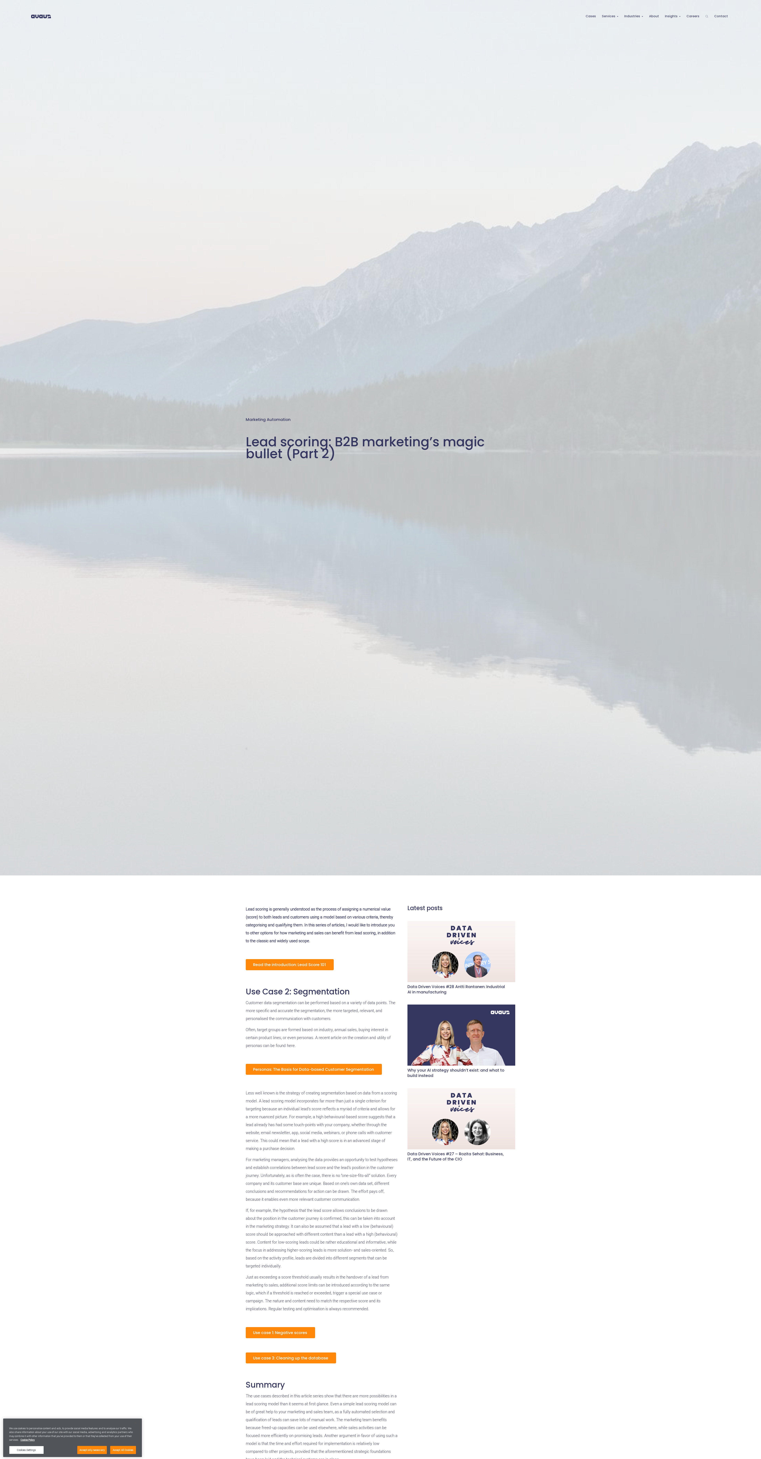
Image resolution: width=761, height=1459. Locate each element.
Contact (721, 16)
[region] (72, 1438)
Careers (692, 16)
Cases (591, 16)
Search (706, 16)
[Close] (135, 1423)
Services (608, 16)
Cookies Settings (26, 1449)
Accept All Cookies (123, 1449)
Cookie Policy (27, 1440)
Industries (632, 16)
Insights (671, 16)
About (654, 16)
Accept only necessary (92, 1449)
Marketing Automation (268, 419)
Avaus (41, 16)
